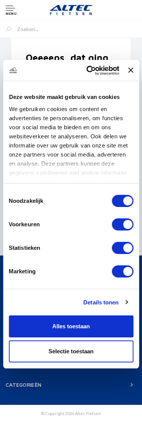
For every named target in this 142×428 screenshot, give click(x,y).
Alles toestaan (71, 326)
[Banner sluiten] (130, 70)
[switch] (122, 224)
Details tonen (101, 302)
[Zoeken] (11, 29)
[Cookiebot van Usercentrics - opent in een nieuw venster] (89, 70)
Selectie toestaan (71, 351)
